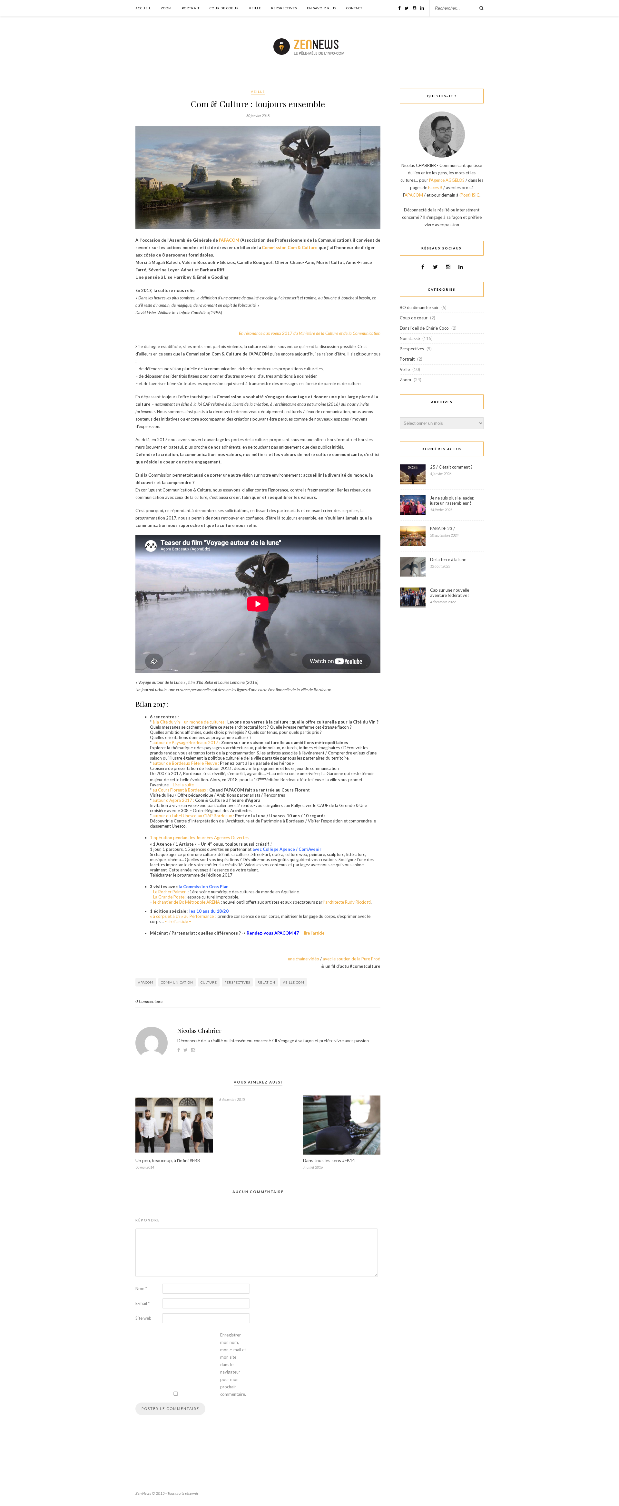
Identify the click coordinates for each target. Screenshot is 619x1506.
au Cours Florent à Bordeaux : (180, 789)
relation (266, 982)
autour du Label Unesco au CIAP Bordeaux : (193, 815)
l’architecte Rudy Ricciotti (347, 902)
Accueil (143, 8)
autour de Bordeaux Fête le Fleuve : (185, 763)
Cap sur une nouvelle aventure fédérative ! (450, 593)
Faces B (435, 187)
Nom (141, 1288)
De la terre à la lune (448, 559)
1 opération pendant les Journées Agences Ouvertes (199, 837)
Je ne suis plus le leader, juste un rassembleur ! (452, 500)
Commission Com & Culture (290, 247)
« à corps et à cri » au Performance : (183, 916)
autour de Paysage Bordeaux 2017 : (186, 742)
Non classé (410, 338)
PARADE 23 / (442, 528)
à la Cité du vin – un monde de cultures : (189, 721)
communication (177, 982)
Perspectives (284, 8)
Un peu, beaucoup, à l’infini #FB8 (167, 1160)
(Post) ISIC (469, 195)
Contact (354, 8)
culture (209, 982)
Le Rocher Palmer (169, 891)
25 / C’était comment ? (451, 467)
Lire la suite (183, 784)
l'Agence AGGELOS (447, 180)
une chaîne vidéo (303, 958)
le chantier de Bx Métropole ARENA (187, 902)
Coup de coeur (224, 8)
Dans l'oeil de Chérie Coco (424, 328)
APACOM (145, 982)
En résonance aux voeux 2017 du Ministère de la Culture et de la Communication (309, 333)
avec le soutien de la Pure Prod (351, 958)
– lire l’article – (177, 921)
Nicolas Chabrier (199, 1031)
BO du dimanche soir (419, 307)
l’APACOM (229, 240)
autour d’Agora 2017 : (173, 800)
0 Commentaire (148, 1001)
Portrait (191, 8)
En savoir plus (321, 8)
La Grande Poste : (169, 896)
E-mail (142, 1303)
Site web (143, 1318)
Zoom (166, 8)
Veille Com (293, 982)
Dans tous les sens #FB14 (329, 1160)
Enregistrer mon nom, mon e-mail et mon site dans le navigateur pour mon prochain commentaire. (233, 1364)
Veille (255, 8)
